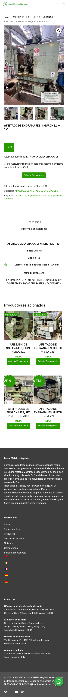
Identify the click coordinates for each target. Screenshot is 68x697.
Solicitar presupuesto (34, 175)
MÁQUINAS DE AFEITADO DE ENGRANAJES (34, 17)
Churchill (22, 195)
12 (16, 195)
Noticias (8, 543)
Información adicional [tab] (34, 228)
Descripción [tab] (34, 222)
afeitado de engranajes (50, 195)
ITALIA (9, 147)
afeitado (8, 198)
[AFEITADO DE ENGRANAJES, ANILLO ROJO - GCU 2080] (18, 390)
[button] (63, 4)
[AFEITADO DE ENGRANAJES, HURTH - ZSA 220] (18, 325)
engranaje (33, 195)
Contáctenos (11, 548)
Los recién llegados (14, 538)
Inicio (6, 17)
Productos (9, 533)
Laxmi (7, 524)
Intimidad (37, 684)
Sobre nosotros (12, 529)
